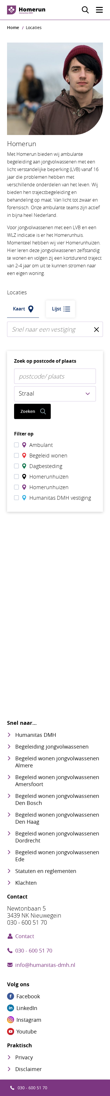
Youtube (26, 1031)
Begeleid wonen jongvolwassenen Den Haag (57, 818)
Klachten (26, 882)
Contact (24, 936)
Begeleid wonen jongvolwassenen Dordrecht (57, 837)
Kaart (19, 308)
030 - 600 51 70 (32, 1087)
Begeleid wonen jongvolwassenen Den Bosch (57, 799)
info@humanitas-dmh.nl (45, 964)
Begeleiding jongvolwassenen (52, 746)
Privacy (24, 1057)
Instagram (28, 1019)
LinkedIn (26, 1007)
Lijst (56, 308)
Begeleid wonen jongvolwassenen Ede (57, 856)
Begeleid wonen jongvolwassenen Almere (57, 762)
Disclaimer (28, 1069)
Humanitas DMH (35, 734)
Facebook (28, 996)
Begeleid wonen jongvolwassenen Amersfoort (57, 781)
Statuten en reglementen (45, 870)
